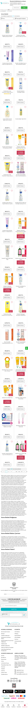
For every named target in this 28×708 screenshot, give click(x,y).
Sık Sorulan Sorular (5, 631)
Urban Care (4, 672)
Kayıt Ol (14, 609)
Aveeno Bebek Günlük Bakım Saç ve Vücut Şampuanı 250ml (7, 119)
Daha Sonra (16, 7)
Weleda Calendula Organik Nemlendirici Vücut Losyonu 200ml (7, 287)
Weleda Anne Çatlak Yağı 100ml (20, 259)
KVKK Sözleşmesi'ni (10, 612)
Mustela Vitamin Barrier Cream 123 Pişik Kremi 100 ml (7, 64)
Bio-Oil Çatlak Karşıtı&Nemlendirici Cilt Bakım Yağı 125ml (7, 342)
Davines (3, 666)
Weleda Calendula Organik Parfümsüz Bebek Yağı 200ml (20, 231)
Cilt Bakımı (17, 631)
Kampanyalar (18, 641)
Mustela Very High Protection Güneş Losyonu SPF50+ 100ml (7, 175)
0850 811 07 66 (20, 670)
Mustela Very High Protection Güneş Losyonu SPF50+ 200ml (7, 91)
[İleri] (24, 472)
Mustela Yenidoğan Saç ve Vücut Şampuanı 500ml (20, 64)
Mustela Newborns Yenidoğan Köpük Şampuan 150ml (20, 91)
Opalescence (4, 674)
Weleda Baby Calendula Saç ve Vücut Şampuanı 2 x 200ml (20, 370)
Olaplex (3, 668)
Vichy (2, 661)
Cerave (3, 670)
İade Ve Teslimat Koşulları (7, 647)
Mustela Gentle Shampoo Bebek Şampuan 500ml (7, 36)
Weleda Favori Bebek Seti (7, 397)
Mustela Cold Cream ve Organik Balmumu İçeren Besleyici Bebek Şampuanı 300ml (7, 203)
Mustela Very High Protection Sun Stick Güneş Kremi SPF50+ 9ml (7, 315)
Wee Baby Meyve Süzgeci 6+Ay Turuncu (7, 370)
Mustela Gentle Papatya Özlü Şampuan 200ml (7, 147)
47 (21, 471)
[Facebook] (17, 681)
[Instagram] (8, 681)
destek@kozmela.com (22, 674)
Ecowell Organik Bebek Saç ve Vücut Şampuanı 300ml (21, 175)
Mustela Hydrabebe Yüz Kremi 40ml (21, 287)
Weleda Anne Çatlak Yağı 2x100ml (20, 454)
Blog (16, 643)
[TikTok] (11, 681)
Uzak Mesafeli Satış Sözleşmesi (6, 650)
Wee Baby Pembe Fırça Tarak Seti (20, 426)
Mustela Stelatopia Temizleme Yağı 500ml (20, 315)
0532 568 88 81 (20, 672)
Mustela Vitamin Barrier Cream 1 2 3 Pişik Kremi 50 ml (7, 231)
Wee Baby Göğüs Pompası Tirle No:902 (20, 398)
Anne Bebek (17, 637)
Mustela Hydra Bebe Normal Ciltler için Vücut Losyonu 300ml (21, 36)
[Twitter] (14, 681)
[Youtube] (20, 681)
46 (19, 471)
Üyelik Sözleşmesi (5, 635)
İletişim (3, 633)
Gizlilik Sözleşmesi (5, 645)
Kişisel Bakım (18, 635)
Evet (24, 7)
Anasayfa (4, 11)
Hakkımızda (4, 643)
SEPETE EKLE (7, 46)
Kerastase (3, 659)
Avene (2, 655)
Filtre (3, 18)
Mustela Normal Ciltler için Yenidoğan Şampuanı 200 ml (20, 203)
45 (16, 471)
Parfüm (16, 639)
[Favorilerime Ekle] (12, 23)
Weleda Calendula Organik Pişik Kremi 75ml (21, 147)
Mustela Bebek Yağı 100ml (20, 118)
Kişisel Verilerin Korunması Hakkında (7, 641)
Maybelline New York (6, 665)
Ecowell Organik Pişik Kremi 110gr (7, 259)
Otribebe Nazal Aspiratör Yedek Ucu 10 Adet (7, 426)
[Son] (27, 472)
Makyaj (16, 633)
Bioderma (3, 657)
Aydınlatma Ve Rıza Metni (6, 638)
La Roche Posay (5, 663)
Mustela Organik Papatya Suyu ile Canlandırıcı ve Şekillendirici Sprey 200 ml (7, 454)
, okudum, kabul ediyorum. (15, 612)
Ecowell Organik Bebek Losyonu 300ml (20, 342)
